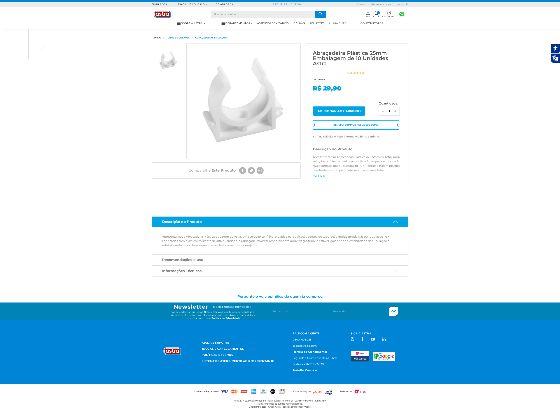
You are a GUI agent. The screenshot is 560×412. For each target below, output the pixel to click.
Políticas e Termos (217, 354)
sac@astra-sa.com (305, 345)
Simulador (159, 4)
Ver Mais (319, 175)
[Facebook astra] (362, 339)
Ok (393, 311)
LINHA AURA (338, 23)
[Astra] (162, 14)
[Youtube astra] (373, 339)
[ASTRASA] (157, 38)
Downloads (224, 4)
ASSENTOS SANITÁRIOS (273, 23)
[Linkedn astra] (384, 339)
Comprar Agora (339, 111)
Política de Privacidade (226, 318)
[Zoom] (168, 60)
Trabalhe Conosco (191, 4)
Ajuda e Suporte (215, 342)
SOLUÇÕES (317, 23)
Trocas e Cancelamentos (223, 348)
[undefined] (243, 101)
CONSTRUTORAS (371, 23)
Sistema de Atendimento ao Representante (238, 361)
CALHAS (299, 23)
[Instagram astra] (352, 339)
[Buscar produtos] (320, 14)
